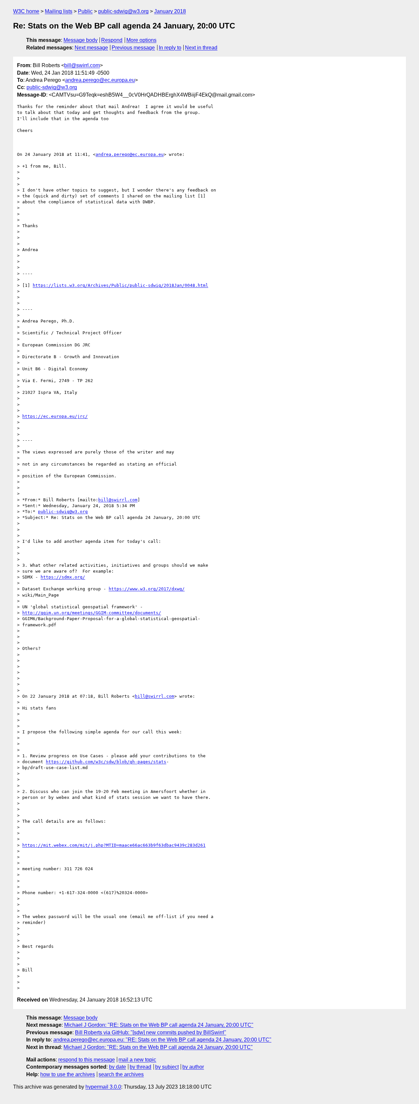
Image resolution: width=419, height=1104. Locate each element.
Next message (91, 47)
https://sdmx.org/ (63, 577)
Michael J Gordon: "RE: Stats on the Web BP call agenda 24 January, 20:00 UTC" (158, 1025)
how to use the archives (67, 1074)
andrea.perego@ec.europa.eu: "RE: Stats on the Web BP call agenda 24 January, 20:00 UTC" (162, 1039)
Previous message (133, 47)
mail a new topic (137, 1059)
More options (141, 40)
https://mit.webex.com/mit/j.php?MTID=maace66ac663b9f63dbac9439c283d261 (114, 845)
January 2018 (170, 11)
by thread (140, 1067)
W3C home (26, 11)
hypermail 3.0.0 (103, 1087)
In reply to (170, 47)
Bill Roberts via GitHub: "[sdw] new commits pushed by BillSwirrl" (150, 1032)
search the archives (121, 1074)
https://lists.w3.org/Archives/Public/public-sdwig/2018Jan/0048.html (120, 285)
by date (117, 1067)
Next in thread (201, 47)
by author (193, 1067)
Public (85, 11)
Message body (81, 40)
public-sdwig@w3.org (123, 11)
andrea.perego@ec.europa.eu (100, 80)
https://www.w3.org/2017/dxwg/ (147, 588)
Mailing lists (58, 11)
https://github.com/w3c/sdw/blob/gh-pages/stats (106, 761)
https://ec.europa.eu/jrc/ (55, 416)
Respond (111, 40)
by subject (167, 1067)
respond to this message (86, 1059)
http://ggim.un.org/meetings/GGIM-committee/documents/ (91, 612)
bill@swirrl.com (82, 65)
